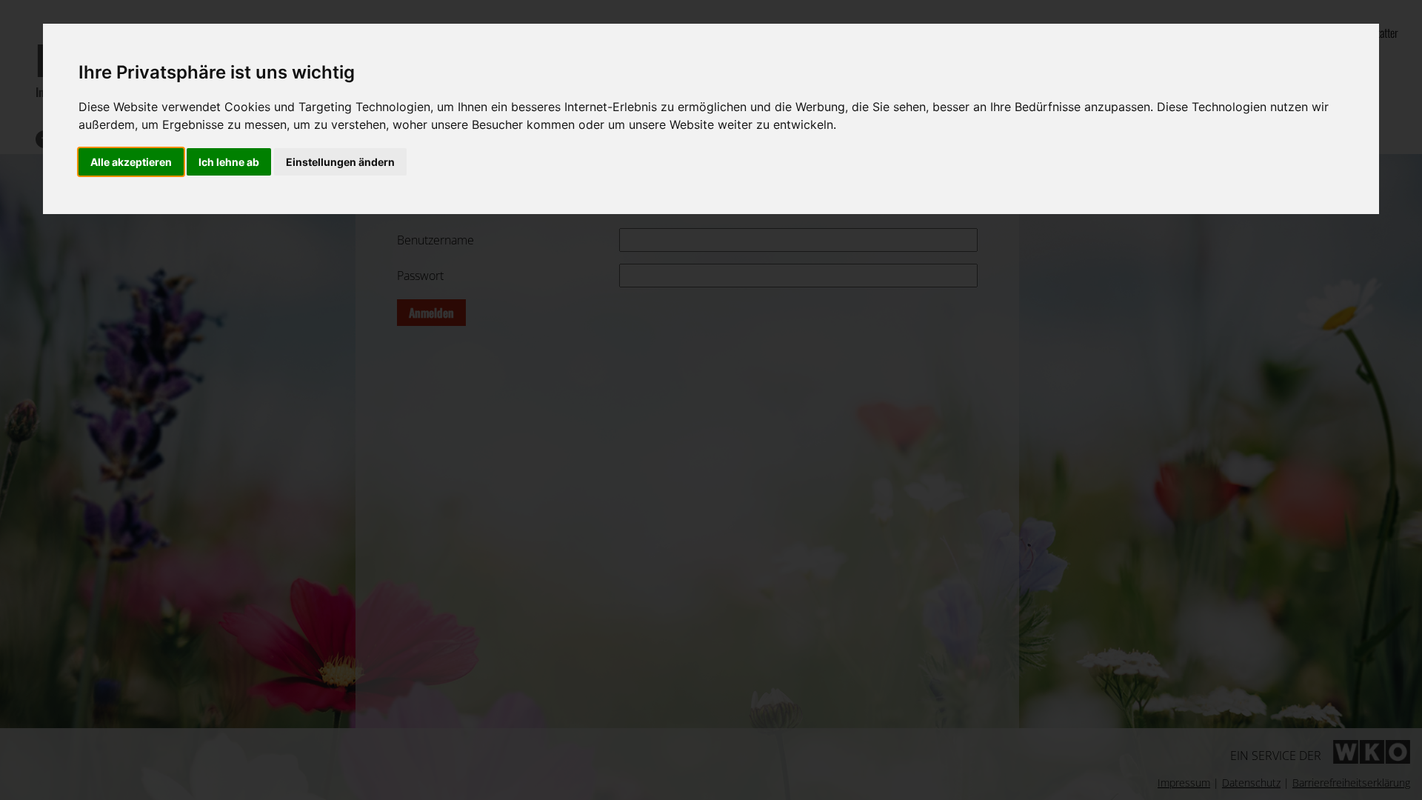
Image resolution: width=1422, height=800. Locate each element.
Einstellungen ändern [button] (340, 162)
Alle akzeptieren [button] (131, 162)
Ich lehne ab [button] (228, 162)
